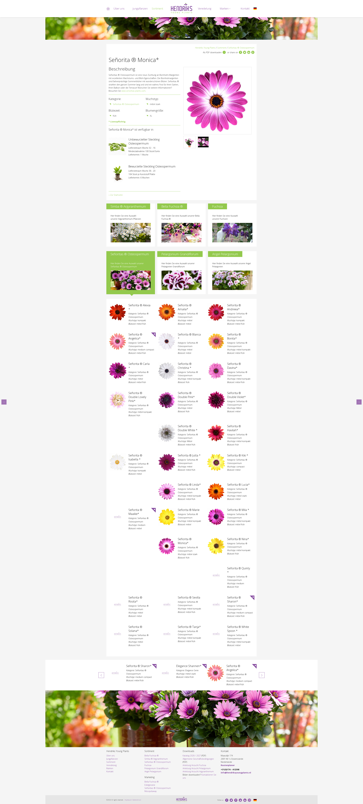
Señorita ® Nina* (359, 402)
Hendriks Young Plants (205, 47)
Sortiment (157, 8)
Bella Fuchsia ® (151, 755)
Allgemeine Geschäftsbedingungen (198, 758)
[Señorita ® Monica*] (255, 8)
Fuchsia (147, 765)
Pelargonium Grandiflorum (156, 768)
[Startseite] (181, 8)
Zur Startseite (116, 195)
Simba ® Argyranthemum (156, 758)
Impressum (128, 800)
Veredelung (204, 8)
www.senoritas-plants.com (133, 90)
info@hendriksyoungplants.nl (236, 772)
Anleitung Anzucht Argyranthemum (198, 771)
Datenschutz (136, 800)
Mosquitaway (150, 791)
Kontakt (245, 8)
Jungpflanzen (140, 8)
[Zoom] (217, 100)
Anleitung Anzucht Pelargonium (197, 768)
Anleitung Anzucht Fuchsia (194, 765)
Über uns (118, 8)
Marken (224, 8)
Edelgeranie (149, 785)
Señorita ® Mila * (4, 402)
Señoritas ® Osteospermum (241, 47)
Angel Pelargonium (152, 771)
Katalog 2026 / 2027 (192, 755)
